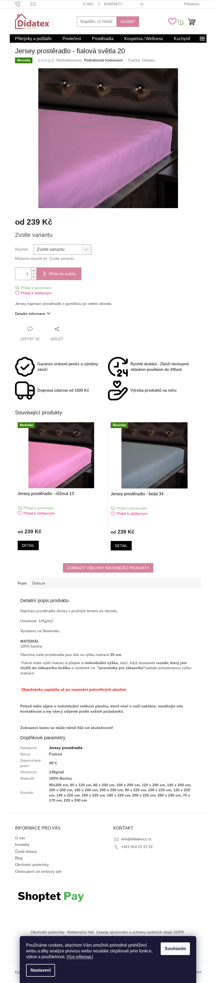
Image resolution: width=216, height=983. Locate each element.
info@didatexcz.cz (136, 839)
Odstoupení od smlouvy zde (38, 871)
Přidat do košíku (62, 274)
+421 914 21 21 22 (137, 847)
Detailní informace (30, 313)
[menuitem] (33, 38)
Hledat (128, 22)
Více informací (79, 957)
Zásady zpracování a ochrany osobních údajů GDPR (140, 932)
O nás (88, 4)
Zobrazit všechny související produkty (108, 568)
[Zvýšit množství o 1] (33, 271)
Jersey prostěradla (65, 748)
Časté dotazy (26, 851)
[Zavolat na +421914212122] (23, 4)
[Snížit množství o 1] (33, 277)
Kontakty (113, 4)
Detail (28, 545)
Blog (18, 858)
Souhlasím (175, 948)
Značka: (141, 60)
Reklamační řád (80, 932)
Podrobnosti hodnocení (103, 60)
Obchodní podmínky (32, 864)
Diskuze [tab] (38, 583)
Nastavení (41, 970)
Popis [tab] (22, 583)
